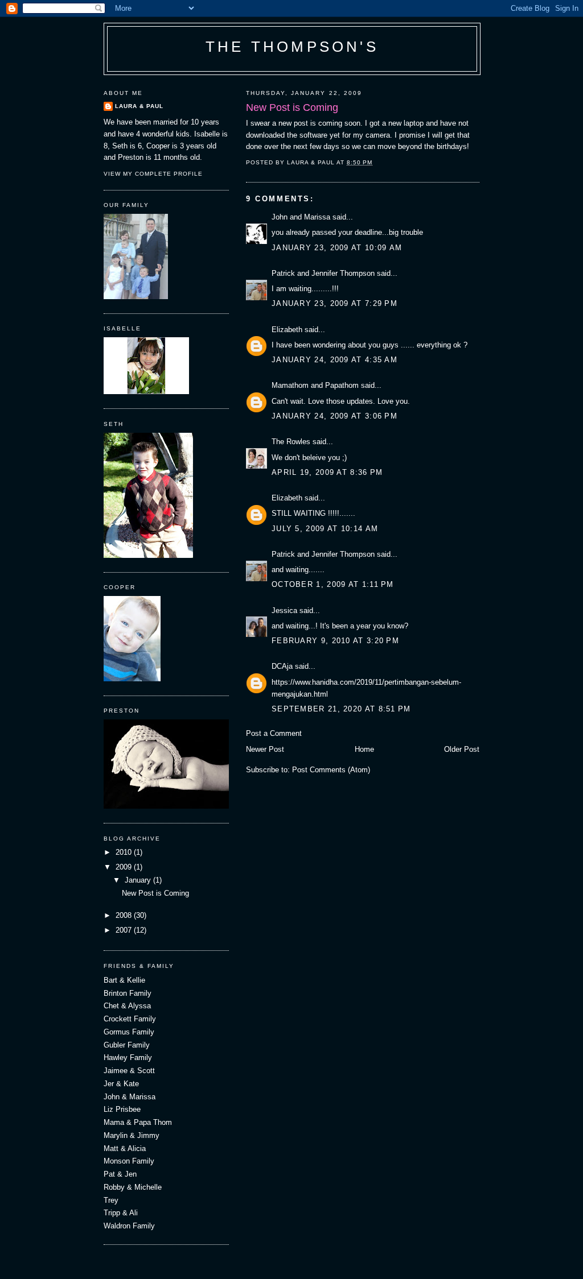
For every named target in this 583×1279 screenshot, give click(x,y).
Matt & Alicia (125, 1148)
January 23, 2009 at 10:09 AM (337, 247)
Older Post (461, 749)
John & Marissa (129, 1096)
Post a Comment (274, 733)
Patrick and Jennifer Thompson (323, 273)
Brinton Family (127, 993)
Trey (111, 1200)
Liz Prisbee (122, 1109)
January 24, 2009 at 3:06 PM (334, 416)
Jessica (284, 610)
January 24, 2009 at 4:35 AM (334, 359)
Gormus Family (129, 1032)
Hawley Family (128, 1057)
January (139, 880)
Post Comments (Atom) (331, 769)
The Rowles (291, 441)
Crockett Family (130, 1019)
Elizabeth (287, 329)
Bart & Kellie (124, 980)
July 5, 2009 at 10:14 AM (325, 528)
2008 (125, 915)
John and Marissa (301, 217)
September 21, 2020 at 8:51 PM (341, 709)
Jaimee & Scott (129, 1070)
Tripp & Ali (121, 1212)
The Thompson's (292, 46)
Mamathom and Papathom (315, 385)
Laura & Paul (139, 106)
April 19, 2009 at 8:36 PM (327, 472)
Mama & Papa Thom (138, 1122)
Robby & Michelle (133, 1187)
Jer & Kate (121, 1083)
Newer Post (265, 749)
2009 (125, 867)
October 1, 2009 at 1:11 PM (333, 584)
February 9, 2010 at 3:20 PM (335, 640)
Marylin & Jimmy (131, 1135)
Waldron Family (129, 1226)
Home (364, 749)
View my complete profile (153, 174)
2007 (125, 930)
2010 (125, 852)
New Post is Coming (155, 893)
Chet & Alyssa (127, 1005)
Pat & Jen (120, 1174)
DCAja (282, 666)
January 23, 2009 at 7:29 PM (334, 303)
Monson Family (129, 1161)
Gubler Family (127, 1045)
